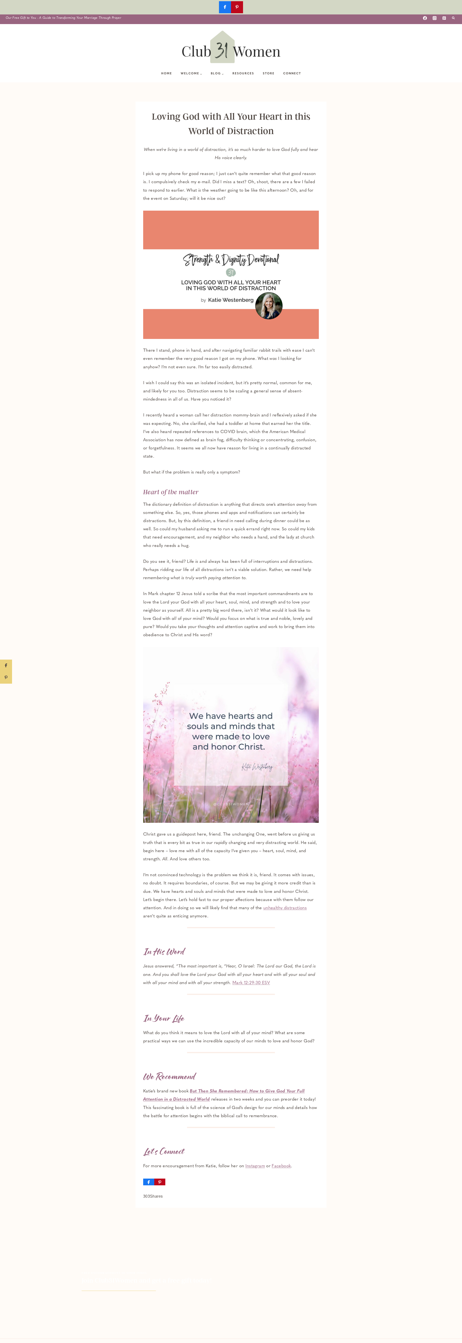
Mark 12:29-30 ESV (251, 983)
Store (269, 73)
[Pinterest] (444, 18)
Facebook (281, 1166)
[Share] (148, 1182)
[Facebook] (425, 18)
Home (166, 73)
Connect (292, 73)
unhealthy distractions (285, 908)
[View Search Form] (453, 18)
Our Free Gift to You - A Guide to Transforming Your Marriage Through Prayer (63, 17)
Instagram (255, 1166)
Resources (243, 73)
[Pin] (159, 1182)
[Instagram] (434, 18)
